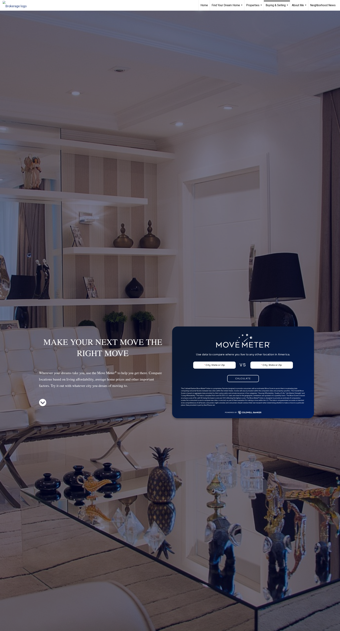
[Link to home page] (16, 5)
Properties (254, 7)
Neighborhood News (323, 5)
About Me (299, 7)
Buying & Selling (277, 7)
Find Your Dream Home (227, 7)
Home (204, 5)
